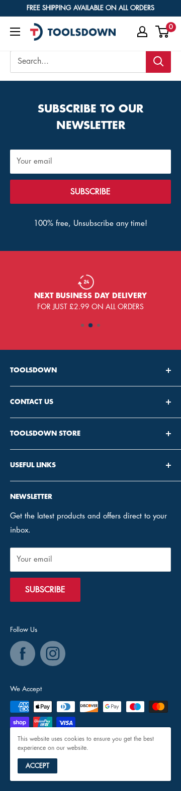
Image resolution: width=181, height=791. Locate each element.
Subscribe (90, 192)
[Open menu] (15, 32)
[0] (162, 32)
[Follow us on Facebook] (22, 653)
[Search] (158, 62)
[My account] (142, 31)
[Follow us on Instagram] (52, 653)
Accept (37, 765)
